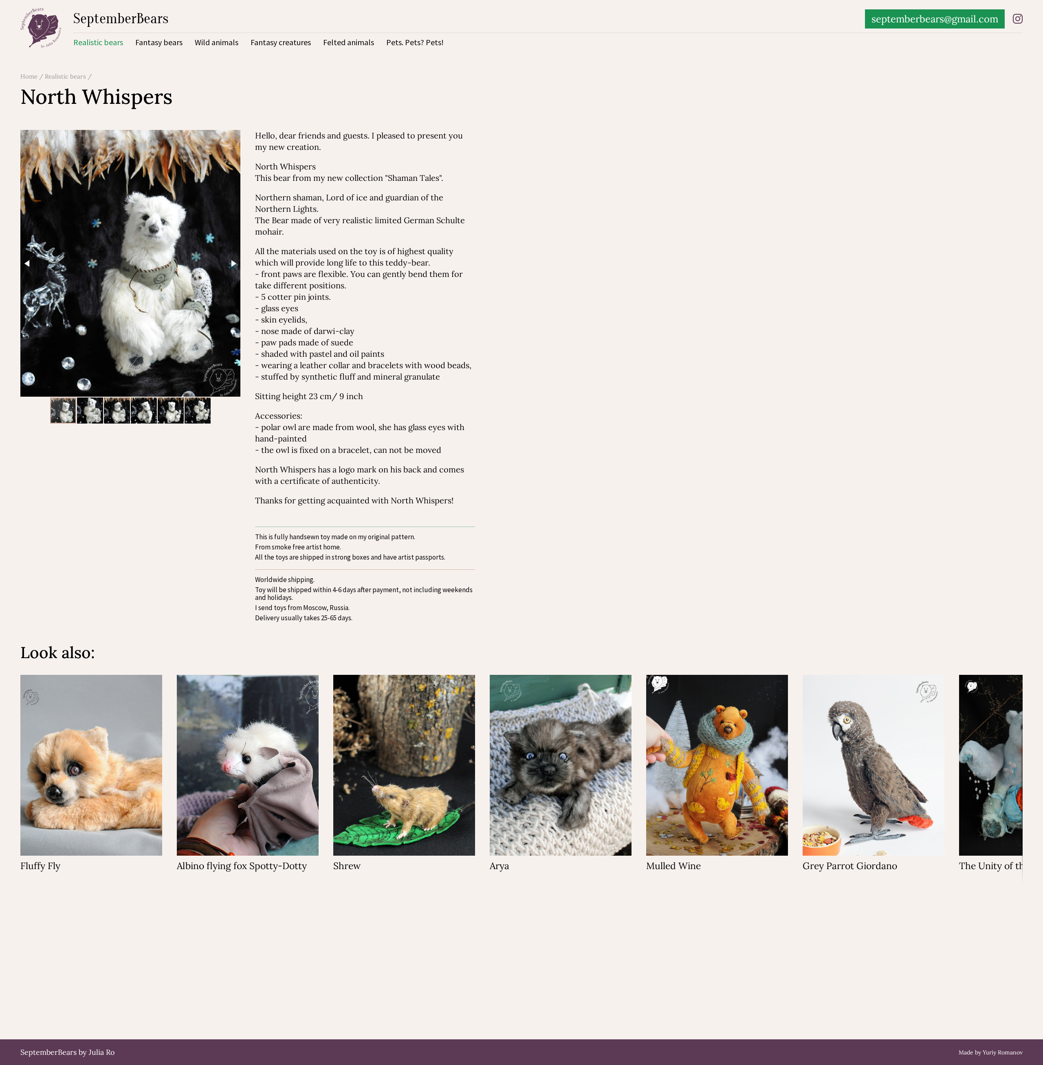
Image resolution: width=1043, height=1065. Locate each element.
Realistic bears (98, 42)
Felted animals (348, 42)
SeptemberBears (121, 18)
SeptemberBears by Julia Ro (67, 1052)
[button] (27, 263)
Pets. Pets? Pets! (415, 42)
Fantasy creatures (281, 42)
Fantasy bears (159, 42)
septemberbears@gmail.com (934, 19)
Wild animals (216, 42)
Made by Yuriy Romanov (991, 1052)
